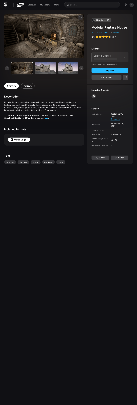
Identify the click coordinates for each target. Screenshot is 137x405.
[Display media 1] (45, 68)
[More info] (115, 140)
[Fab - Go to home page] (20, 5)
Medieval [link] (117, 32)
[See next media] (81, 68)
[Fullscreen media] (80, 17)
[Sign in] (132, 5)
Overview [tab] (11, 86)
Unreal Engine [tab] (21, 140)
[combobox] (94, 4)
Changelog (115, 119)
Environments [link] (103, 32)
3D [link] (93, 32)
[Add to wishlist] (125, 77)
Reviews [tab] (28, 86)
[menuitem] (32, 5)
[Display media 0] (22, 68)
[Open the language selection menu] (125, 5)
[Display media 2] (69, 68)
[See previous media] (7, 68)
